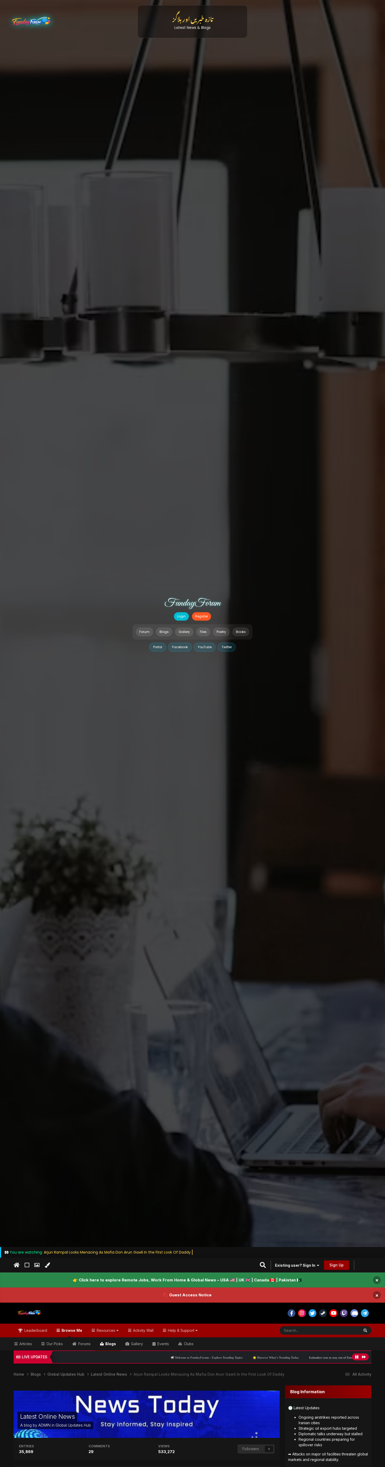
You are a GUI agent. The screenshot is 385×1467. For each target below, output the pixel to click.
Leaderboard (35, 1330)
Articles (25, 1344)
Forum (144, 632)
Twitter (227, 647)
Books (241, 632)
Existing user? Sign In (296, 1265)
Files (203, 632)
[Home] (17, 1265)
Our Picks (54, 1344)
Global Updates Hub (73, 1425)
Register (201, 616)
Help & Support (181, 1330)
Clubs (188, 1344)
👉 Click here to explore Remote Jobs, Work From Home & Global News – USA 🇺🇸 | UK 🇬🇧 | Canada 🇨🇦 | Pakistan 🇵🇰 (187, 1279)
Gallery (184, 632)
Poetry (221, 632)
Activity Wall (142, 1330)
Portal (157, 647)
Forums (84, 1344)
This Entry (344, 1330)
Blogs (164, 632)
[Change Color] (47, 1265)
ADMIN (44, 1425)
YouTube (205, 647)
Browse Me (71, 1330)
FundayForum (192, 603)
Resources (106, 1330)
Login (181, 616)
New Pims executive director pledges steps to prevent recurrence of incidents (332, 1357)
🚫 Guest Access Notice (187, 1294)
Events (162, 1344)
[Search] (365, 1330)
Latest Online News (47, 1416)
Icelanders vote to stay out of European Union (244, 1357)
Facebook (180, 647)
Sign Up (336, 1265)
